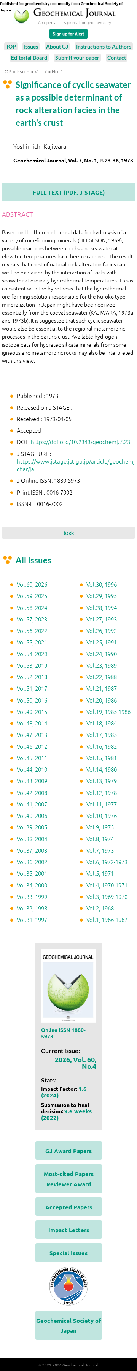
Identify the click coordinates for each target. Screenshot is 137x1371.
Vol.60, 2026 (32, 584)
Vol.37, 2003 (32, 850)
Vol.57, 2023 (32, 619)
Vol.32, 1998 (32, 908)
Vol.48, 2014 (32, 723)
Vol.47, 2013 (32, 734)
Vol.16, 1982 (101, 746)
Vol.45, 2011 (32, 758)
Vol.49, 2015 (32, 711)
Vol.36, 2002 (32, 862)
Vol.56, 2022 (32, 630)
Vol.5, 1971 (100, 873)
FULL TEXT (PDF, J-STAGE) (69, 192)
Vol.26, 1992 (101, 630)
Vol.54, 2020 (32, 654)
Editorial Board (29, 57)
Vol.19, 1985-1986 (108, 711)
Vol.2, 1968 (100, 908)
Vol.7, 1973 (100, 850)
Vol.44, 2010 (32, 769)
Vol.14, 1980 (101, 769)
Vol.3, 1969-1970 (106, 896)
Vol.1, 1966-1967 (106, 919)
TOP (11, 46)
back (69, 533)
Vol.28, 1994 (101, 608)
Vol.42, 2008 (32, 793)
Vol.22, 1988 (101, 677)
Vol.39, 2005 (32, 827)
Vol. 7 (41, 71)
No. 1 (57, 71)
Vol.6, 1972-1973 (106, 862)
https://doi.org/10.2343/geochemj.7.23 (80, 442)
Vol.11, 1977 (101, 804)
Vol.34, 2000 (32, 885)
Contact (116, 57)
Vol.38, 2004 (32, 839)
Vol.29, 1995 (101, 596)
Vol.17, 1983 (101, 734)
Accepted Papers (68, 1207)
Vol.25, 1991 (101, 642)
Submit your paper (77, 57)
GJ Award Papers (68, 1151)
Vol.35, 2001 (32, 873)
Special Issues (68, 1253)
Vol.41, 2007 (32, 804)
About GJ (57, 46)
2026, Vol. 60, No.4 (75, 1062)
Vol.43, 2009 (32, 781)
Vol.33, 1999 (32, 896)
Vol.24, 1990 (101, 654)
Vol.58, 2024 (32, 608)
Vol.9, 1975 (100, 827)
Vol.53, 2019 (32, 665)
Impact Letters (68, 1230)
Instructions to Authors (103, 46)
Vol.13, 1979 (101, 781)
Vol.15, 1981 (101, 758)
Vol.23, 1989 (101, 665)
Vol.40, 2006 (32, 815)
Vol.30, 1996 (101, 584)
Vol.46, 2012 (32, 746)
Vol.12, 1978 (101, 793)
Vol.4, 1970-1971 (106, 885)
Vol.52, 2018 (32, 677)
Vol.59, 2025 (32, 596)
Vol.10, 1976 (101, 815)
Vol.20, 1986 (101, 700)
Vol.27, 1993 (101, 619)
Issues (31, 46)
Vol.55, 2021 (32, 642)
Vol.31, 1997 (32, 919)
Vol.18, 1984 (101, 723)
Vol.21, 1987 (101, 688)
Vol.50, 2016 (32, 700)
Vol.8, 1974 (100, 839)
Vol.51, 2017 (32, 688)
